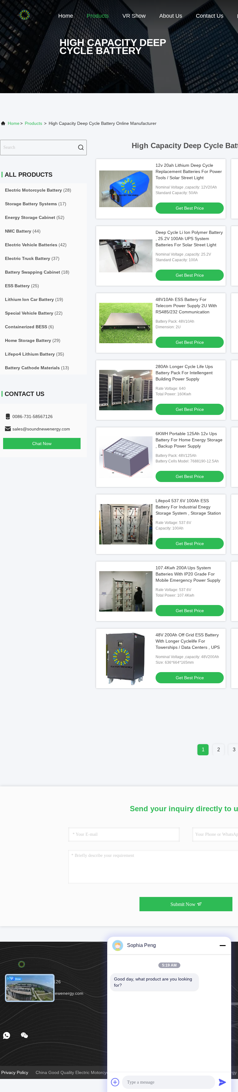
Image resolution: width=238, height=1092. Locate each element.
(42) (36, 244)
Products (98, 16)
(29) (32, 340)
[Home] (24, 15)
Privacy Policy (14, 1072)
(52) (34, 217)
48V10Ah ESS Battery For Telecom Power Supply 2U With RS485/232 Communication (186, 305)
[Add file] (115, 1082)
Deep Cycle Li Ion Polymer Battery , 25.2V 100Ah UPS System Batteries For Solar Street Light (189, 238)
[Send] (222, 1082)
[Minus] (222, 945)
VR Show (134, 16)
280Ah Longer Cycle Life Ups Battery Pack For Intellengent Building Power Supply (184, 372)
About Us (170, 16)
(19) (34, 299)
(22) (34, 313)
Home (65, 16)
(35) (34, 354)
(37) (32, 258)
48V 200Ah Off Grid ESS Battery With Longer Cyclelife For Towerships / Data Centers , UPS (188, 641)
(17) (35, 203)
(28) (38, 190)
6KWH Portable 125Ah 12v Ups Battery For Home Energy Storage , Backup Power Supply (189, 439)
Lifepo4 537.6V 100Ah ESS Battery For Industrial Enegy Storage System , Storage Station (188, 507)
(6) (29, 326)
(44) (23, 231)
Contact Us (209, 16)
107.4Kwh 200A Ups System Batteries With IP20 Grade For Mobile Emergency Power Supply (188, 574)
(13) (37, 367)
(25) (22, 285)
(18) (37, 272)
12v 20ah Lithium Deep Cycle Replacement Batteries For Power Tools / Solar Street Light (189, 171)
